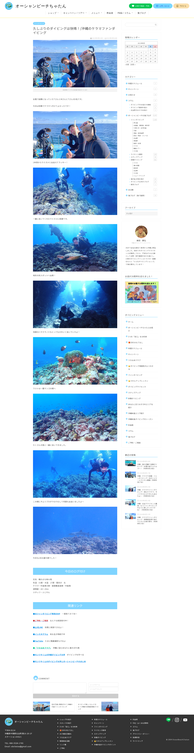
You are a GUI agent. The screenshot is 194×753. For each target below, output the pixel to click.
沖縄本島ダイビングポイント (105, 744)
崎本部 (136, 168)
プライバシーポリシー (141, 734)
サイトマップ (138, 741)
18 (132, 58)
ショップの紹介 (65, 719)
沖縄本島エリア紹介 (136, 413)
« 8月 (127, 64)
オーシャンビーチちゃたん (40, 6)
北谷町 (136, 138)
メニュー (95, 13)
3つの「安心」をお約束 (137, 336)
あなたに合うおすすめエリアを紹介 (140, 405)
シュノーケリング (139, 176)
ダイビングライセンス (137, 386)
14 (146, 55)
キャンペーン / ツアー (74, 13)
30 (155, 61)
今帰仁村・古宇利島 (140, 128)
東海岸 (136, 141)
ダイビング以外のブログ (143, 182)
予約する (183, 6)
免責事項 (136, 737)
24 (127, 61)
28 (146, 61)
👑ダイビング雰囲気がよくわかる (140, 367)
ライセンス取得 (100, 730)
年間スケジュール (142, 83)
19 (137, 58)
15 (151, 55)
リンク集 (63, 744)
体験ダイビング (143, 160)
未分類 (142, 189)
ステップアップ (143, 157)
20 (141, 58)
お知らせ (142, 95)
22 (151, 58)
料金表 (110, 13)
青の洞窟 (136, 165)
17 (127, 58)
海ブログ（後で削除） (142, 195)
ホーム (130, 321)
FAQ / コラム (124, 13)
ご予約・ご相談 (134, 442)
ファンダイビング (39, 23)
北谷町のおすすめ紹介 (143, 110)
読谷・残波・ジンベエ (141, 136)
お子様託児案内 (65, 734)
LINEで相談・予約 (142, 6)
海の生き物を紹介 (143, 179)
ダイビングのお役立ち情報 (143, 104)
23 (155, 58)
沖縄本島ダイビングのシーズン (140, 419)
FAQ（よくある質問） (141, 723)
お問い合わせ (164, 6)
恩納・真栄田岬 (139, 133)
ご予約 (62, 748)
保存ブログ (143, 184)
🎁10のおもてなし (135, 342)
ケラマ (136, 146)
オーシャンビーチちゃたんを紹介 (140, 329)
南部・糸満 (137, 143)
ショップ (52, 13)
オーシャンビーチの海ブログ (142, 115)
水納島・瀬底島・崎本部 (141, 125)
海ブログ (142, 13)
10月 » (132, 64)
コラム (142, 100)
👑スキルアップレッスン (138, 381)
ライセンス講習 (143, 154)
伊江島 (136, 123)
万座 (135, 130)
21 (146, 58)
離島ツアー (137, 148)
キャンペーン (142, 89)
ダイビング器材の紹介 (143, 107)
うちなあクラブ (134, 360)
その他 (136, 151)
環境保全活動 (65, 741)
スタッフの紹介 (65, 723)
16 (155, 55)
